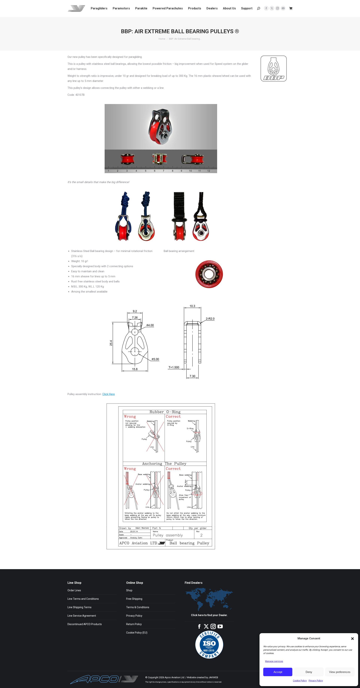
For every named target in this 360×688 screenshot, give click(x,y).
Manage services (274, 661)
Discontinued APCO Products (85, 624)
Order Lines (74, 590)
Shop (129, 590)
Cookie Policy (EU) (136, 632)
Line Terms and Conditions (83, 598)
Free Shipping (134, 598)
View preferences (339, 672)
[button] (352, 638)
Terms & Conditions (137, 607)
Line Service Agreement (82, 615)
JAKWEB (213, 677)
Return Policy (134, 624)
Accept (278, 672)
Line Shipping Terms (80, 607)
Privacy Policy (316, 680)
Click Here (108, 394)
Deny (309, 672)
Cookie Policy (300, 680)
